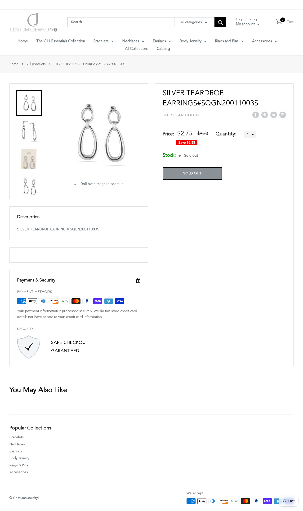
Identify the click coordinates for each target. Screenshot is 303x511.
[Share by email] (282, 114)
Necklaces (130, 41)
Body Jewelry (190, 41)
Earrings (159, 41)
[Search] (220, 22)
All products (36, 64)
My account (246, 24)
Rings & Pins (18, 465)
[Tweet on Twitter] (273, 114)
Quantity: (226, 134)
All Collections (136, 49)
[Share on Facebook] (255, 114)
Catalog (163, 49)
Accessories (262, 41)
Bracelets (101, 41)
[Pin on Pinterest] (264, 114)
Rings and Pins (227, 41)
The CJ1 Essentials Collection (60, 41)
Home (23, 41)
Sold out (192, 174)
